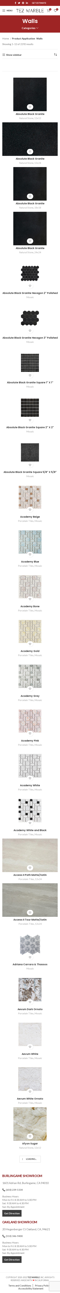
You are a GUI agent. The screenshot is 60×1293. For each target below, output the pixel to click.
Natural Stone (26, 118)
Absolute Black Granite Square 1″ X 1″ (30, 382)
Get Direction (12, 1213)
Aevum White (30, 1054)
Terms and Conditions (19, 1285)
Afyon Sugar (30, 1143)
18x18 (37, 207)
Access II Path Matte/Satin (30, 875)
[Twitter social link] (19, 3)
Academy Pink (30, 740)
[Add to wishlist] (30, 107)
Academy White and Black (30, 830)
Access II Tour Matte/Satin (30, 919)
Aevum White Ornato (30, 1098)
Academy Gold (30, 651)
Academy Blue (30, 561)
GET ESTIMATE (39, 3)
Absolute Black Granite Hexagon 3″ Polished (30, 338)
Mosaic (30, 297)
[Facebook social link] (15, 3)
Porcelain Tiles (26, 520)
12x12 (37, 118)
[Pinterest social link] (23, 3)
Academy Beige (30, 517)
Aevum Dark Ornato (30, 1009)
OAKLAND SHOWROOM (19, 1222)
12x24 (37, 162)
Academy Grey (30, 696)
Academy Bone (30, 606)
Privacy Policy (42, 1285)
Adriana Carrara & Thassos (30, 964)
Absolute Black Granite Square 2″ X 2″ (30, 427)
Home (5, 38)
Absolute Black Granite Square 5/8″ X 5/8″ (30, 472)
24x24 (37, 252)
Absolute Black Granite (30, 114)
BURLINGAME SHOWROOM (22, 1176)
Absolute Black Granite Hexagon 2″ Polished (30, 293)
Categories (28, 28)
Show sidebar (14, 54)
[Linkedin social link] (27, 3)
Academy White (30, 785)
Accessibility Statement (30, 1288)
